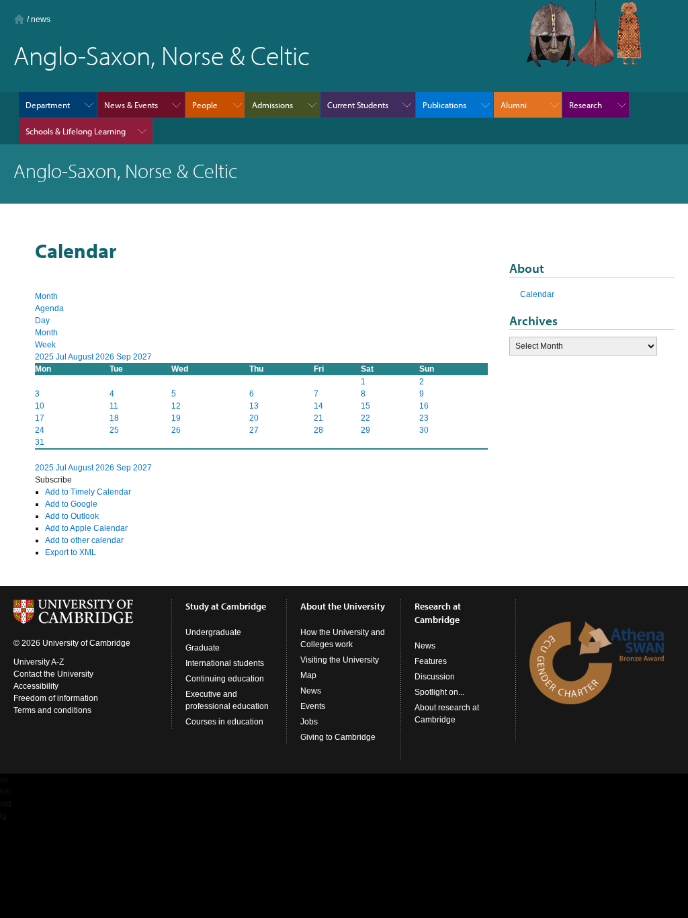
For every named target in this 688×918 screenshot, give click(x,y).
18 (114, 418)
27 (254, 430)
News (310, 691)
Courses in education (224, 721)
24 (39, 430)
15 (365, 406)
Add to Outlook (72, 516)
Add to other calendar (84, 540)
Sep (124, 357)
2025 (45, 357)
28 (318, 430)
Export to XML (70, 552)
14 (318, 406)
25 (114, 430)
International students (224, 663)
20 (254, 418)
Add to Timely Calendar (88, 492)
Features (431, 661)
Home (19, 19)
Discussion (435, 676)
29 (365, 430)
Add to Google (71, 504)
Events (312, 706)
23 (424, 418)
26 (176, 430)
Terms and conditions (52, 710)
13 (254, 406)
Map (308, 675)
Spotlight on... (439, 692)
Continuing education (224, 678)
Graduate (202, 648)
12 (176, 406)
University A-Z (38, 662)
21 (318, 418)
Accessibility (35, 686)
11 (114, 406)
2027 (142, 357)
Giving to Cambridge (338, 737)
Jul (62, 357)
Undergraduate (213, 632)
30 (424, 430)
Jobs (309, 721)
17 (39, 418)
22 (365, 418)
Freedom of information (55, 698)
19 (176, 418)
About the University (342, 606)
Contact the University (53, 674)
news (40, 19)
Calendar (537, 294)
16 (424, 406)
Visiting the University (339, 660)
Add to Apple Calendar (86, 528)
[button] (53, 480)
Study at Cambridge (225, 606)
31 (39, 442)
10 (39, 406)
